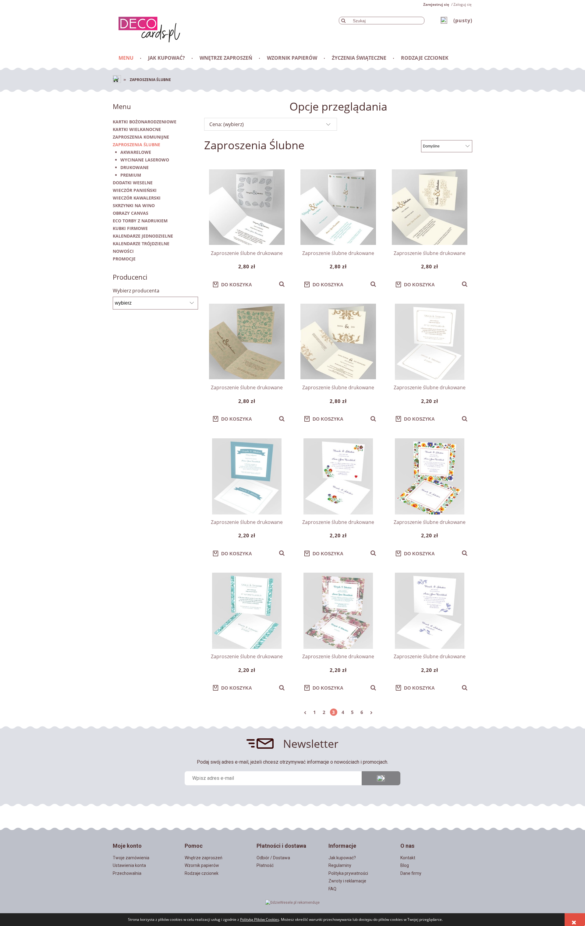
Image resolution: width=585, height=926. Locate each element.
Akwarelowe (135, 152)
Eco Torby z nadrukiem (140, 221)
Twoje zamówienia (131, 857)
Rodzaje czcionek (201, 873)
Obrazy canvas (130, 213)
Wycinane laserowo (144, 160)
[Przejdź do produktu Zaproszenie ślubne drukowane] (247, 207)
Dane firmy (410, 873)
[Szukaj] (343, 20)
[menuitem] (126, 58)
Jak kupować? (342, 857)
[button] (282, 284)
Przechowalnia (127, 873)
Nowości (123, 251)
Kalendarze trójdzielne (141, 243)
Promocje (124, 259)
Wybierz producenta (136, 290)
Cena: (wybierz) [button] (226, 124)
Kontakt (407, 857)
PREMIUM (130, 175)
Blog (404, 865)
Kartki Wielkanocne (137, 129)
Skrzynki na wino (134, 205)
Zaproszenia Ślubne (136, 144)
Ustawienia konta (129, 865)
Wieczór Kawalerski (137, 198)
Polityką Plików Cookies (259, 919)
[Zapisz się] (381, 778)
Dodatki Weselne (133, 183)
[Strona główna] (146, 28)
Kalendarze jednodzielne (143, 236)
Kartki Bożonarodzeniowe (144, 122)
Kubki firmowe (130, 228)
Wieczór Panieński (135, 190)
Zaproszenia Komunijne (141, 137)
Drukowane (134, 167)
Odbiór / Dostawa (273, 857)
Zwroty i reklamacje (347, 880)
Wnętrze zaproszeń (203, 857)
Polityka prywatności (348, 873)
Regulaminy (339, 865)
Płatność (265, 865)
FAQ (332, 888)
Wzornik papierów (202, 865)
